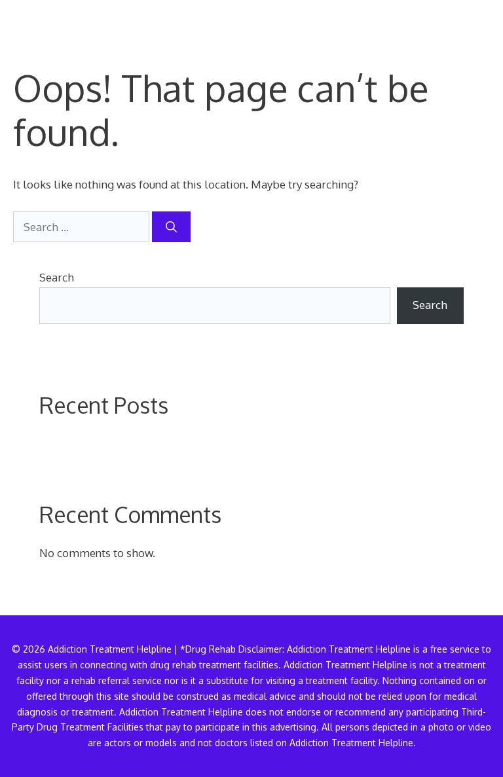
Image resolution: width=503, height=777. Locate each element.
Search (56, 277)
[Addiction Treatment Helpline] (58, 20)
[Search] (171, 227)
